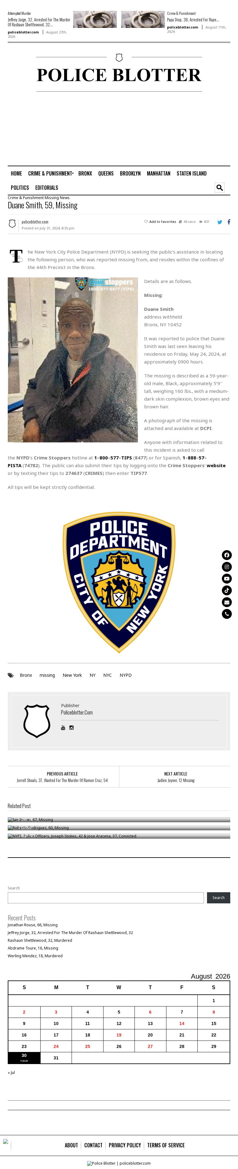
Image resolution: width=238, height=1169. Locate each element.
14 (181, 1023)
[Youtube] (227, 579)
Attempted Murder (19, 13)
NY (92, 675)
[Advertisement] (206, 128)
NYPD (126, 675)
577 (114, 457)
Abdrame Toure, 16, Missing (33, 948)
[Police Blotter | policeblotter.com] (5, 1145)
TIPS (126, 457)
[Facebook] (227, 555)
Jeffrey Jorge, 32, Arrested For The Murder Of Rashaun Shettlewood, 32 (70, 932)
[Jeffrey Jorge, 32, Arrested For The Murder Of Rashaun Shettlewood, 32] (95, 19)
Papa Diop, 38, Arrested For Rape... (193, 19)
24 (56, 1046)
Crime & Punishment (181, 13)
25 (87, 1046)
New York (72, 675)
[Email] (227, 602)
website (216, 465)
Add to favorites (162, 221)
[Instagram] (227, 567)
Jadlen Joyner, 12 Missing (175, 780)
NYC (107, 675)
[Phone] (227, 614)
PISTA (14, 465)
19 (119, 1034)
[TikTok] (227, 590)
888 (192, 457)
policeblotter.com (23, 32)
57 (201, 457)
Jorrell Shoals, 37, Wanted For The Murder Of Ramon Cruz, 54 (62, 780)
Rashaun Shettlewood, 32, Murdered (40, 940)
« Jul (11, 1072)
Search (14, 888)
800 (103, 457)
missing (47, 675)
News (65, 197)
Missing (52, 197)
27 (150, 1046)
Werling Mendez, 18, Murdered (35, 955)
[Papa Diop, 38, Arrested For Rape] (143, 19)
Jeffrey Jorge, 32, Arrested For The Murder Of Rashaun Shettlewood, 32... (39, 22)
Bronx (26, 675)
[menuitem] (16, 173)
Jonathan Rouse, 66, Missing (33, 925)
